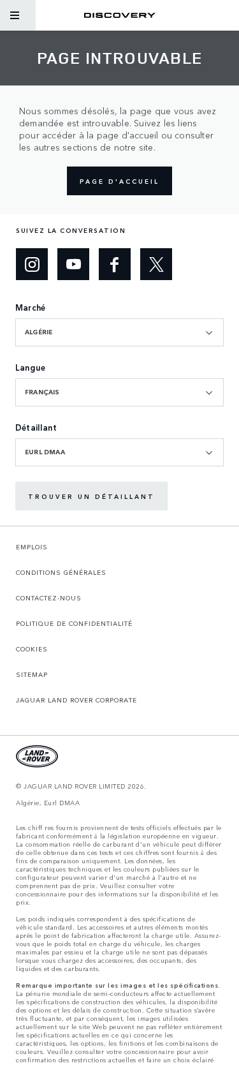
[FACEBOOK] (115, 264)
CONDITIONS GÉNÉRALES (61, 572)
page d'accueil (119, 181)
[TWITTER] (156, 264)
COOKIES (32, 648)
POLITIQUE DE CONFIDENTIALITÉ (74, 623)
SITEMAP (32, 674)
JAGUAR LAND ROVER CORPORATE (76, 699)
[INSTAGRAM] (32, 264)
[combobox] (119, 332)
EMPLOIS (32, 546)
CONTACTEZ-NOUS (49, 597)
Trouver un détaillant (91, 496)
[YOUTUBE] (73, 264)
